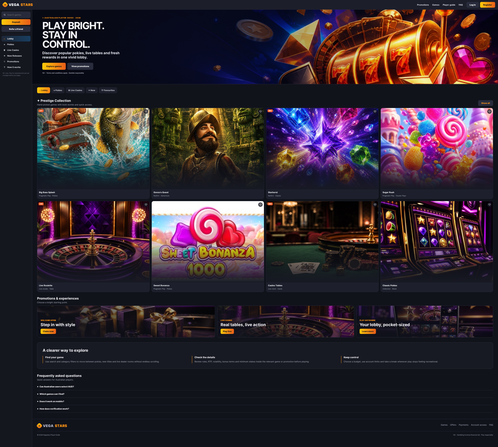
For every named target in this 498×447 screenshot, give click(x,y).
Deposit (16, 22)
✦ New (91, 90)
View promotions (80, 66)
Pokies (9, 44)
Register (487, 5)
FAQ (461, 5)
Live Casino (11, 50)
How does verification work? (54, 408)
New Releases (13, 55)
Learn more (368, 331)
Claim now (48, 331)
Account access (479, 425)
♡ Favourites (108, 90)
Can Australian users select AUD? (57, 386)
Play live (227, 331)
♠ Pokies (58, 90)
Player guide (449, 5)
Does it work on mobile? (52, 401)
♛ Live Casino (75, 90)
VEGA (21, 5)
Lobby (8, 38)
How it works (12, 67)
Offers (453, 425)
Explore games (54, 66)
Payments (463, 425)
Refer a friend (16, 29)
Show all (485, 103)
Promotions (423, 5)
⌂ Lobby (44, 90)
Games (435, 5)
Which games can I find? (52, 394)
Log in (473, 5)
